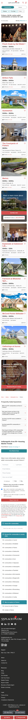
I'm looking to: (7, 481)
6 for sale (10, 86)
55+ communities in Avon (9, 559)
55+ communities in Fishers (9, 547)
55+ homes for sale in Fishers (10, 606)
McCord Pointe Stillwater (13, 314)
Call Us (8, 717)
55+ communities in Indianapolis (11, 566)
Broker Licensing (5, 687)
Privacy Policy (19, 515)
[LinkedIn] (5, 624)
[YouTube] (12, 624)
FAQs (2, 673)
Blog (2, 670)
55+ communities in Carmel (9, 540)
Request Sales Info (14, 500)
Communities (7, 7)
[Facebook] (2, 624)
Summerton (7, 111)
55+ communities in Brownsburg (10, 589)
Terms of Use (4, 517)
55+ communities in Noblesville (10, 551)
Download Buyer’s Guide (14, 386)
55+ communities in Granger (9, 585)
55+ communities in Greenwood (10, 555)
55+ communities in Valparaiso (10, 562)
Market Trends (5, 680)
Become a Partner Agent (7, 685)
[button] (14, 406)
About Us (3, 660)
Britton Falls (7, 78)
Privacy (3, 697)
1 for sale (9, 154)
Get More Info (14, 212)
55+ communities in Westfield (10, 543)
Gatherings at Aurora (11, 346)
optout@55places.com (6, 514)
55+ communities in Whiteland (10, 593)
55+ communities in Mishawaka (10, 581)
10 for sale (10, 54)
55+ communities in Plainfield (10, 570)
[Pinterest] (15, 624)
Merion (5, 178)
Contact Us (4, 663)
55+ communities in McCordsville (11, 574)
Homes (20, 7)
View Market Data (14, 451)
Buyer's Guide (5, 682)
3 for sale (10, 119)
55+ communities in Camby (9, 597)
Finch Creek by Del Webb (13, 44)
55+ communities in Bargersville (10, 578)
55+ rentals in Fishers (8, 610)
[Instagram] (9, 624)
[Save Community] (25, 44)
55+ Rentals (4, 675)
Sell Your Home (5, 678)
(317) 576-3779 (20, 217)
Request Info (21, 717)
